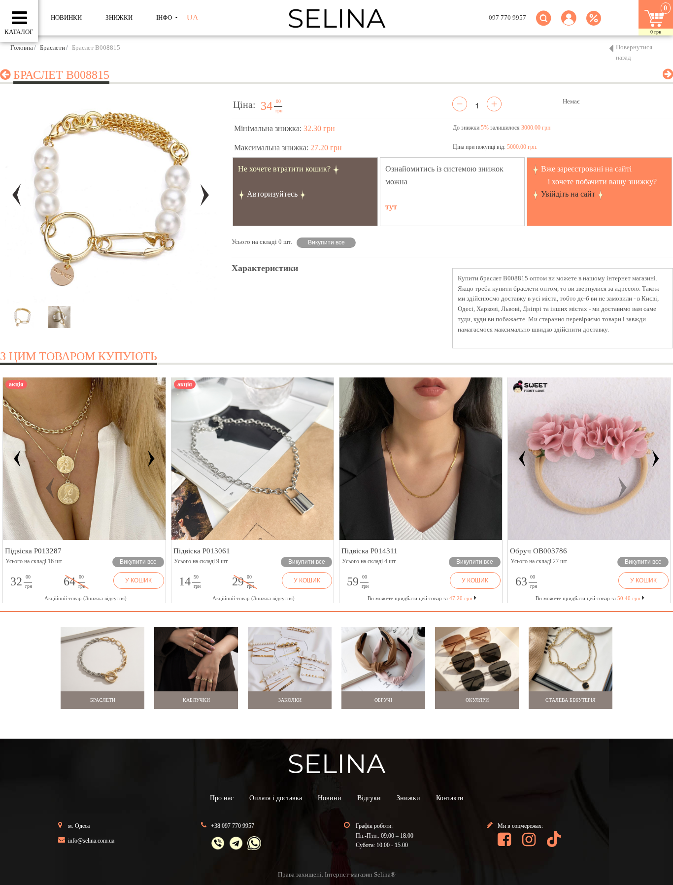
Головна (21, 47)
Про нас (222, 798)
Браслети (52, 47)
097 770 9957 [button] (507, 17)
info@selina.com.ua (91, 840)
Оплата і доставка (275, 798)
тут (391, 207)
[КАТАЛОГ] (19, 18)
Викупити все (326, 242)
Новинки (66, 17)
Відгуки (369, 798)
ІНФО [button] (164, 17)
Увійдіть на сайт (568, 194)
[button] (568, 24)
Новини (329, 798)
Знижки (408, 798)
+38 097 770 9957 (232, 825)
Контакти (450, 798)
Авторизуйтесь (272, 194)
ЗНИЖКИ (119, 17)
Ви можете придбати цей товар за (420, 598)
